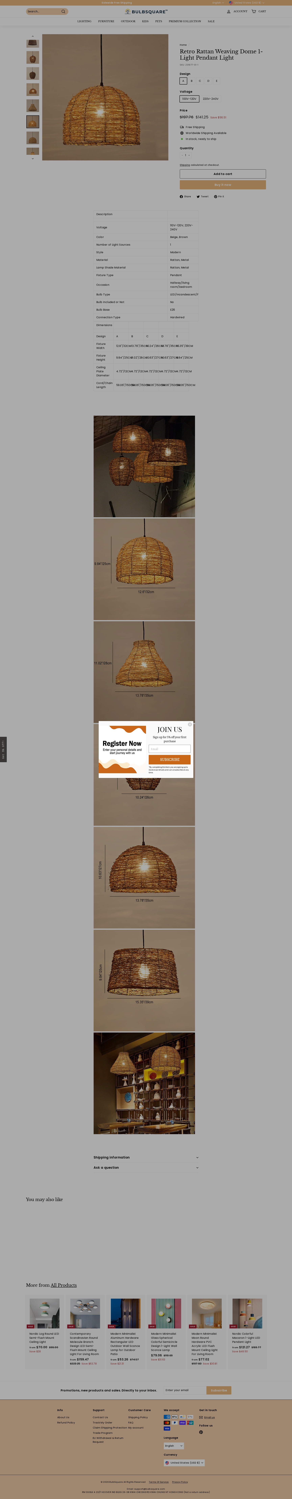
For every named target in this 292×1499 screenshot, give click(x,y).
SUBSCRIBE (169, 760)
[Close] (190, 724)
